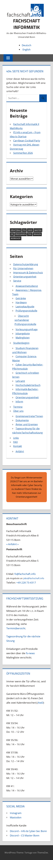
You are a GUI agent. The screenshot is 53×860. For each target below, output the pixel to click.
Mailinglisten (23, 337)
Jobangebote (23, 333)
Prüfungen (20, 234)
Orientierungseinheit (24, 276)
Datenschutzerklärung (25, 264)
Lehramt (20, 381)
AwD (40, 702)
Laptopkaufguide (25, 306)
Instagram (15, 813)
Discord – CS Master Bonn (24, 835)
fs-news (30, 653)
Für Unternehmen (23, 268)
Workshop (15, 238)
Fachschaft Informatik (26, 24)
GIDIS (30, 230)
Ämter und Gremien (27, 424)
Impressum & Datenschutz (28, 272)
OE (12, 234)
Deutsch (26, 45)
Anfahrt (20, 451)
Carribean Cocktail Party (26, 140)
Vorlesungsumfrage (27, 329)
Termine (18, 406)
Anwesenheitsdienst (27, 286)
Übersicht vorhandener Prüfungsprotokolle (25, 320)
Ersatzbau (16, 230)
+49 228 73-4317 (26, 582)
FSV (24, 230)
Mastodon (15, 817)
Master (37, 230)
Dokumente (22, 420)
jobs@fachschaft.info (33, 578)
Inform (19, 401)
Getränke (21, 298)
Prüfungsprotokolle (26, 310)
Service (17, 280)
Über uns (18, 411)
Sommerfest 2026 (23, 153)
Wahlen (37, 234)
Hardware (21, 302)
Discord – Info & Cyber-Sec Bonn (28, 831)
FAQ (15, 442)
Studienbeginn (21, 343)
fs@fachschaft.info (25, 574)
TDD (30, 234)
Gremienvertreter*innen (29, 416)
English (26, 49)
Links (16, 438)
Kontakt (17, 446)
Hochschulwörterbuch (28, 385)
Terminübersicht (15, 628)
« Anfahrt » (12, 544)
